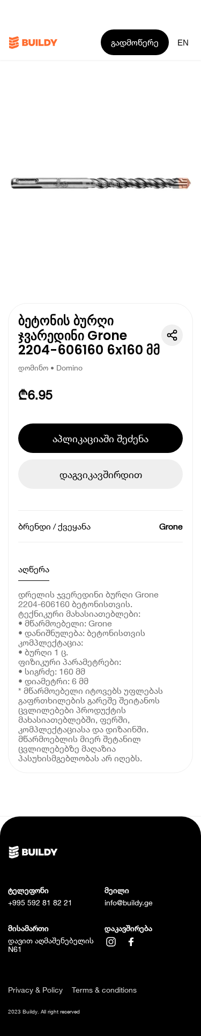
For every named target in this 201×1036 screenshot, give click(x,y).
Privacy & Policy (35, 990)
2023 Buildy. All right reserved (44, 1011)
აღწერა (33, 569)
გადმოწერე (135, 42)
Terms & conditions (104, 990)
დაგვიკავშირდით (100, 474)
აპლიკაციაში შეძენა (100, 438)
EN (183, 42)
